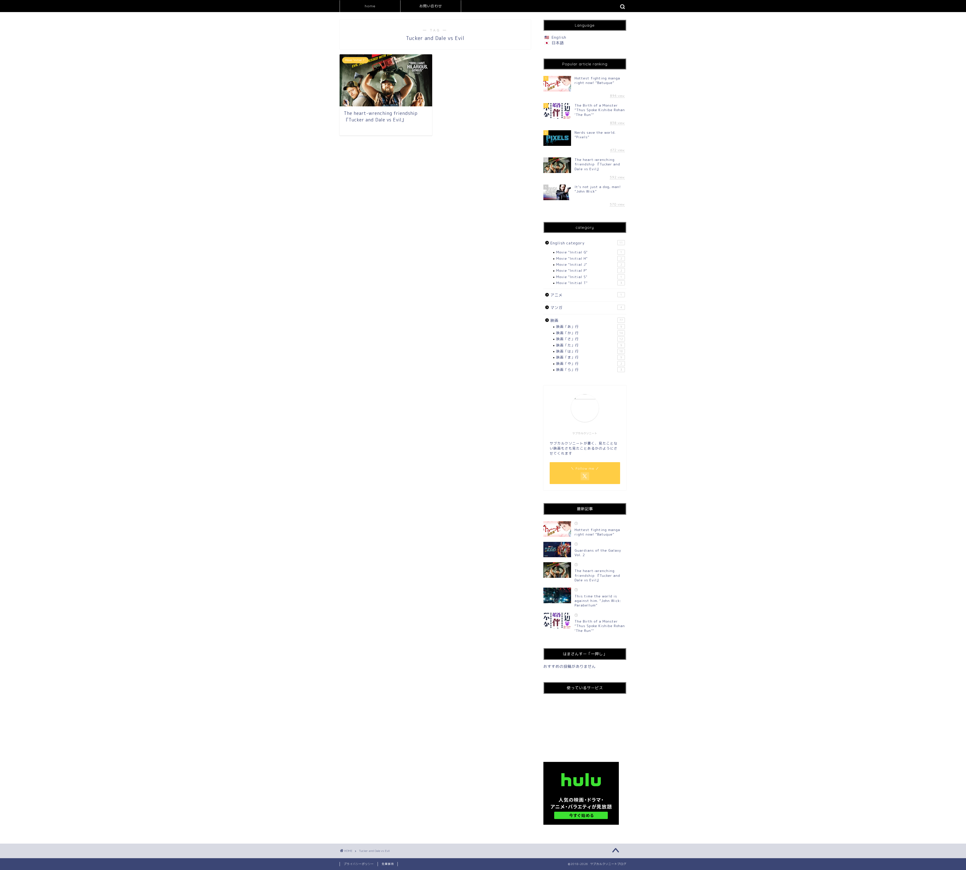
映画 (586, 320)
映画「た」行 (589, 345)
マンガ (586, 307)
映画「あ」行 (589, 326)
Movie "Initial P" (589, 270)
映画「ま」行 (589, 357)
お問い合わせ (430, 6)
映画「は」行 (589, 351)
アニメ (586, 295)
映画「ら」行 (589, 369)
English (559, 37)
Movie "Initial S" (589, 276)
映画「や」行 (589, 363)
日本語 (558, 43)
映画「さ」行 (589, 338)
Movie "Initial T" (589, 282)
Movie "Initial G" (589, 252)
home (370, 6)
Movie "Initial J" (589, 264)
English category (586, 243)
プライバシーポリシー (359, 864)
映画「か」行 (589, 332)
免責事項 (388, 864)
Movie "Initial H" (589, 258)
